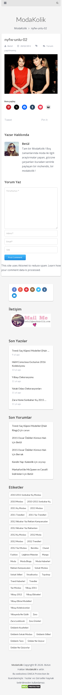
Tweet (8, 120)
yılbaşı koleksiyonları (20, 607)
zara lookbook (17, 621)
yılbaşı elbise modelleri (21, 601)
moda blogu (25, 561)
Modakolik (31, 669)
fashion (14, 554)
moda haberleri (43, 561)
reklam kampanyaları (20, 568)
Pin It (44, 120)
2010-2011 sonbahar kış (39, 501)
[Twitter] (38, 289)
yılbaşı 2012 (16, 594)
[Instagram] (32, 289)
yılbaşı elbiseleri (33, 594)
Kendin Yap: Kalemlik (23, 461)
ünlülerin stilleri (43, 634)
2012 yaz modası (18, 548)
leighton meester (30, 554)
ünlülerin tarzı (17, 641)
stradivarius (32, 574)
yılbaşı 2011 (31, 588)
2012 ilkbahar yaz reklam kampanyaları (29, 521)
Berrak (19, 454)
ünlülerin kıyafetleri (19, 627)
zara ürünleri (35, 621)
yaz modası (15, 588)
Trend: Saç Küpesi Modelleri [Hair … (30, 350)
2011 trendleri (17, 515)
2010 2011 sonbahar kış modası (25, 495)
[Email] (14, 295)
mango (45, 554)
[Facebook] (14, 289)
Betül (10, 46)
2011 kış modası (18, 508)
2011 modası (36, 508)
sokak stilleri (16, 574)
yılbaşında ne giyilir (19, 614)
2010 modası (16, 501)
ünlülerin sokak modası (21, 634)
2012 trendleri (34, 541)
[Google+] (20, 289)
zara (35, 614)
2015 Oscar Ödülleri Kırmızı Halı (29, 437)
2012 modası (16, 541)
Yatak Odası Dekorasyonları (26, 388)
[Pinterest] (26, 289)
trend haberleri (17, 581)
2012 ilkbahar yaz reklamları (24, 528)
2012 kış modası (18, 534)
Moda (13, 561)
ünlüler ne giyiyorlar (20, 647)
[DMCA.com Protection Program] (31, 687)
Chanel (45, 548)
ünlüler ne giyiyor (36, 641)
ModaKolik (31, 19)
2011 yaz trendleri (37, 515)
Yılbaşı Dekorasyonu (23, 377)
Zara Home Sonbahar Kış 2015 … (29, 399)
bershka (34, 548)
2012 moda (35, 534)
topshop (46, 574)
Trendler (33, 581)
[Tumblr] (44, 289)
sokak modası (41, 568)
